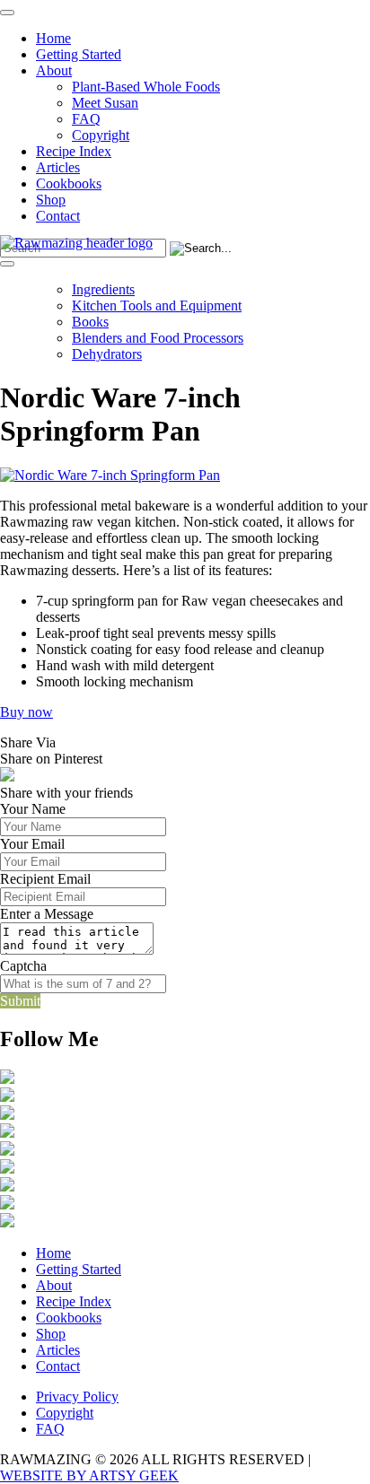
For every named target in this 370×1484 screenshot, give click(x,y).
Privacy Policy (77, 1396)
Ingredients (103, 289)
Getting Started (78, 54)
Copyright (100, 135)
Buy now (26, 712)
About (54, 70)
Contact (58, 215)
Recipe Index (73, 151)
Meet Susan (105, 102)
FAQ (86, 119)
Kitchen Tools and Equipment (157, 305)
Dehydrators (107, 354)
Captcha (23, 965)
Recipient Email (45, 878)
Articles (58, 167)
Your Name (33, 808)
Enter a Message (46, 913)
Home (53, 38)
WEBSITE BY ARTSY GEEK (89, 1475)
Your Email (32, 843)
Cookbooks (68, 183)
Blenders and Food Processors (157, 337)
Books (90, 321)
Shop (51, 199)
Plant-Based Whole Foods (146, 86)
